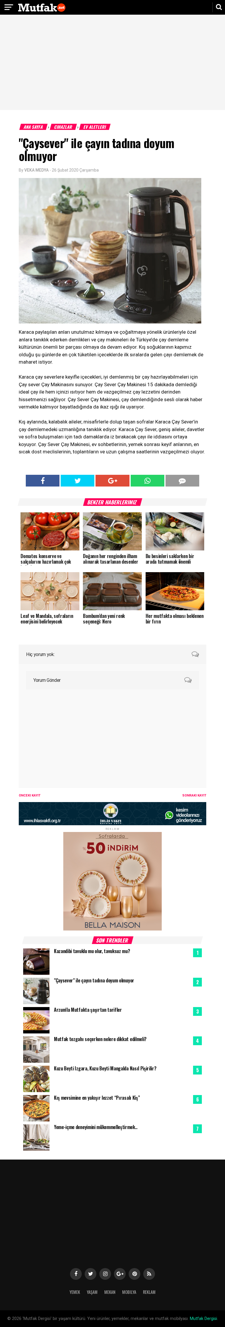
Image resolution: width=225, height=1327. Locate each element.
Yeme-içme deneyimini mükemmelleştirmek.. (95, 1127)
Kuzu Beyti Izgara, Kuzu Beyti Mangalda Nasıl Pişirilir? (105, 1068)
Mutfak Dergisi (203, 1318)
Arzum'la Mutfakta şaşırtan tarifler (88, 1009)
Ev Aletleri (95, 127)
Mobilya (129, 1292)
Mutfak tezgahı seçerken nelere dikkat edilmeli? (100, 1039)
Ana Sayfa (33, 127)
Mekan (109, 1292)
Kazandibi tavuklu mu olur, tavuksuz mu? (92, 951)
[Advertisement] (112, 63)
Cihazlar (63, 127)
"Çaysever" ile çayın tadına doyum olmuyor (94, 980)
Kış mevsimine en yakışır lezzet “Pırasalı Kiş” (97, 1097)
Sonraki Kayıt (194, 795)
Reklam (149, 1292)
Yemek (74, 1292)
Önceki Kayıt (29, 795)
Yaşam (92, 1292)
